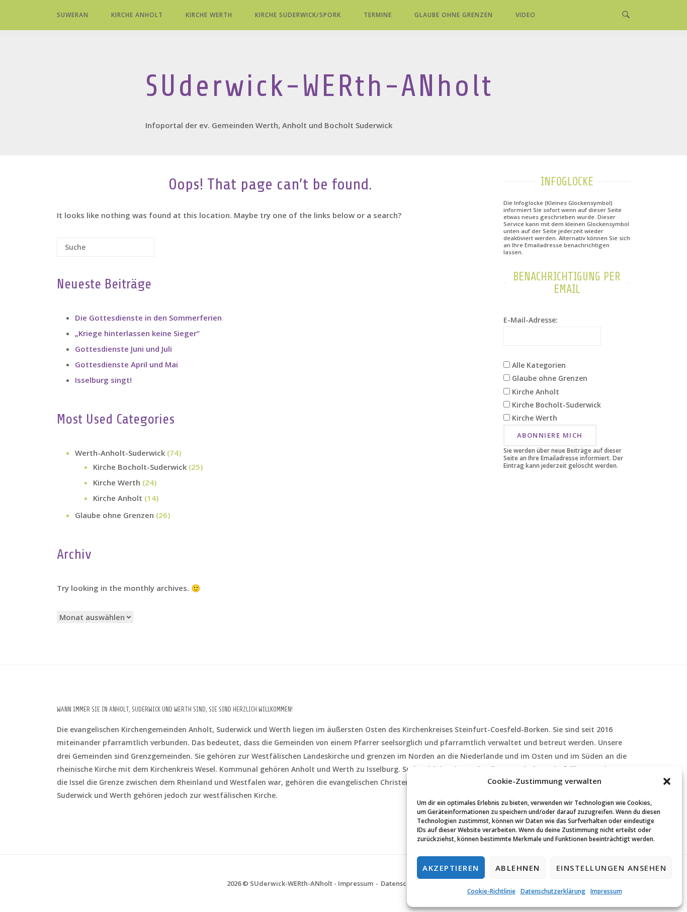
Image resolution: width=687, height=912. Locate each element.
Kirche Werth (209, 15)
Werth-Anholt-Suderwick (120, 453)
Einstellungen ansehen (611, 868)
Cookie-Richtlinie (491, 891)
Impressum (606, 891)
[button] (667, 781)
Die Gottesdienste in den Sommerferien (148, 318)
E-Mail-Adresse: (530, 320)
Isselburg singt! (103, 380)
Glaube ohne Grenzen (453, 15)
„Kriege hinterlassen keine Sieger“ (137, 333)
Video (526, 15)
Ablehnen (517, 868)
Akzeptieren (450, 868)
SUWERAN (73, 15)
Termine (378, 15)
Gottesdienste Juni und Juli (123, 349)
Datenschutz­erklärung (553, 891)
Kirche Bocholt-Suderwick (140, 467)
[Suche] (132, 251)
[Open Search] (626, 15)
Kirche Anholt (137, 15)
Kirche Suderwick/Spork (298, 15)
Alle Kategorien (538, 365)
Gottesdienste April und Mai (126, 364)
